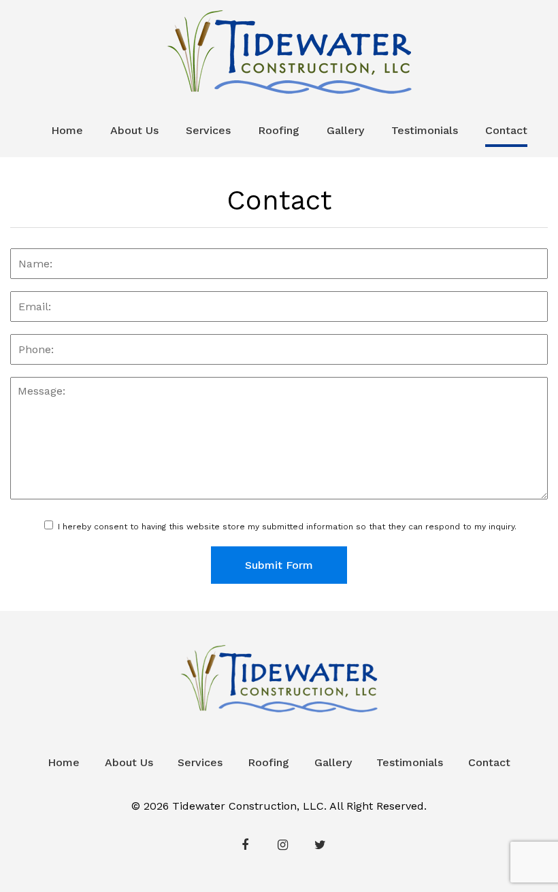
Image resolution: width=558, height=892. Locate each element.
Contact (506, 130)
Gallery (345, 130)
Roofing (278, 130)
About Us (134, 130)
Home (67, 130)
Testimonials (424, 130)
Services (208, 130)
